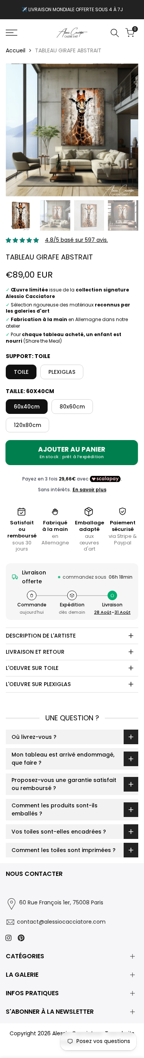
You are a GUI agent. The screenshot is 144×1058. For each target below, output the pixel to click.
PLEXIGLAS (61, 372)
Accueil (15, 50)
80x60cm (72, 406)
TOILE (21, 372)
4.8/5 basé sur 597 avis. (76, 240)
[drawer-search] (115, 32)
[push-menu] (11, 32)
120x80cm (27, 425)
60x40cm (27, 406)
